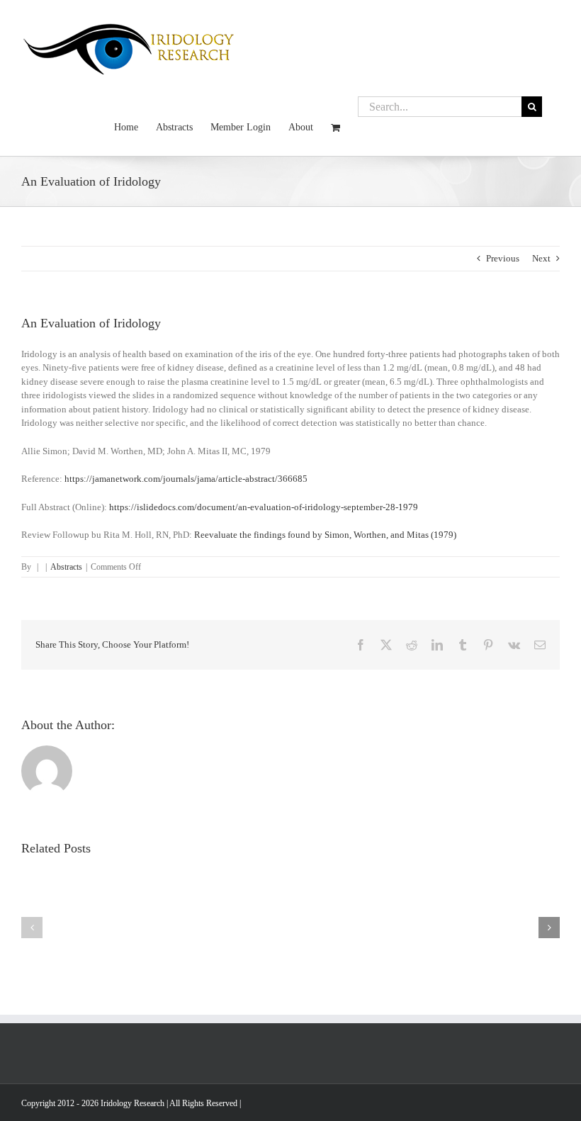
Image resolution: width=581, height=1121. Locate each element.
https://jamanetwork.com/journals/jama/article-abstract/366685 (186, 478)
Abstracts (66, 567)
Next (541, 258)
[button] (32, 927)
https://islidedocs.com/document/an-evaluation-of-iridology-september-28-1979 (263, 507)
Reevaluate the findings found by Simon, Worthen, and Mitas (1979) (325, 534)
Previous (502, 258)
